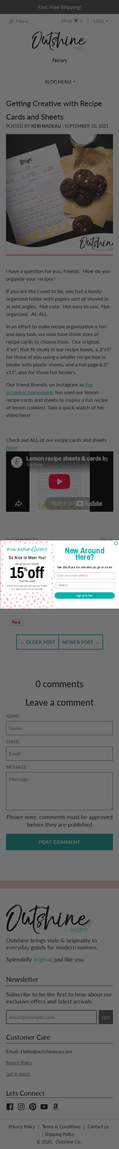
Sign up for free (84, 596)
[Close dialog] (116, 543)
